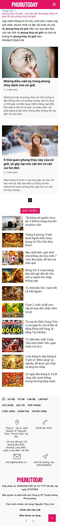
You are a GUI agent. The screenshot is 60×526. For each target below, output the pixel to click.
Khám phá (23, 411)
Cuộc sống (8, 411)
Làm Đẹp (43, 399)
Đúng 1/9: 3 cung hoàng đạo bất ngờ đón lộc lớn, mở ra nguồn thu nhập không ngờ (39, 275)
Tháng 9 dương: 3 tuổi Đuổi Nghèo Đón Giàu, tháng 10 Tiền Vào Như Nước (39, 240)
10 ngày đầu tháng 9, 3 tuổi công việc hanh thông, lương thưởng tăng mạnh (41, 378)
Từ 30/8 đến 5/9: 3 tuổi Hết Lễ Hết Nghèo (41, 290)
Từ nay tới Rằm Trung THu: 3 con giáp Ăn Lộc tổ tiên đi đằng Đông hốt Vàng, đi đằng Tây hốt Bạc (41, 327)
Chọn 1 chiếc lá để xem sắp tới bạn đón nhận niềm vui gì (41, 308)
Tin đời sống (39, 411)
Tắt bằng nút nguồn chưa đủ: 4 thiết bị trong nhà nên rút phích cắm (41, 221)
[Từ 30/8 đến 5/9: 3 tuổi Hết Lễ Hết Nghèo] (12, 293)
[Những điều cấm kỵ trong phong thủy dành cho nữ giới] (30, 62)
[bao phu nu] (25, 5)
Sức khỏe (8, 405)
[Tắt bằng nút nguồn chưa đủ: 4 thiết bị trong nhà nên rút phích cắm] (12, 223)
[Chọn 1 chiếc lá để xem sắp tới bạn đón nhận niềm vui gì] (12, 310)
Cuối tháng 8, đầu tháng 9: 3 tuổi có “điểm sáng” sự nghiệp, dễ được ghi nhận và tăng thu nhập (40, 361)
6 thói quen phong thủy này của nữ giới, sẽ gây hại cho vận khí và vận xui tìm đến (29, 164)
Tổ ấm (21, 399)
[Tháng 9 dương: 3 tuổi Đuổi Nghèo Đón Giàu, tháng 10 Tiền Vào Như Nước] (12, 240)
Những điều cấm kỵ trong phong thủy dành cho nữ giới (27, 83)
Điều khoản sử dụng (30, 515)
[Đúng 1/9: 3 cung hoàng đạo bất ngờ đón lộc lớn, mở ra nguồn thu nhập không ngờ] (12, 276)
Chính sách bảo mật (30, 510)
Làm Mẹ (31, 399)
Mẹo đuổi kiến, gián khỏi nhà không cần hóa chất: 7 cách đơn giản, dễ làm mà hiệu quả (40, 257)
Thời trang (34, 405)
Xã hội (11, 399)
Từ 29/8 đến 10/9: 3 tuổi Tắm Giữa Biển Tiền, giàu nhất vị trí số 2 (40, 343)
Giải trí (20, 405)
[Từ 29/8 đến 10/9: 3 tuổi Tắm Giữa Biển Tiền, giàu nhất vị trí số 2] (12, 345)
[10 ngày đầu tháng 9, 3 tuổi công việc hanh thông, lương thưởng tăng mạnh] (12, 379)
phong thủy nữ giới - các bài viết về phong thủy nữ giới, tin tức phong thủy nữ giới (30, 15)
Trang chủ (7, 10)
